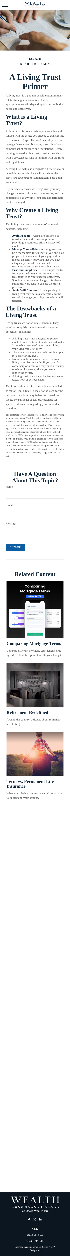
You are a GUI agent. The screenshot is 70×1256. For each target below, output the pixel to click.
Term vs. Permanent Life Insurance (30, 784)
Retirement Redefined (27, 712)
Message (11, 523)
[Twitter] (35, 1219)
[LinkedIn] (40, 1219)
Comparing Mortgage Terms (34, 643)
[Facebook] (29, 1219)
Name (9, 486)
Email (9, 505)
